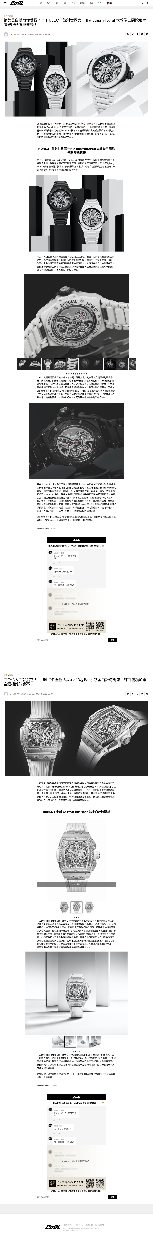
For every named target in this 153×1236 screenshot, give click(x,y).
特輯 (40, 3)
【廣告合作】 (89, 1225)
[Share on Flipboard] (137, 34)
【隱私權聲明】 (100, 1225)
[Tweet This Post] (132, 34)
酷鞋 (48, 3)
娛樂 (65, 3)
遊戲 (91, 3)
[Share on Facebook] (128, 34)
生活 (99, 3)
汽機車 (82, 3)
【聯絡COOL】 (78, 1225)
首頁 (5, 16)
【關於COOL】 (67, 1225)
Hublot (54, 529)
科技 (73, 3)
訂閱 (113, 640)
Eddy (14, 34)
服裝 (56, 3)
